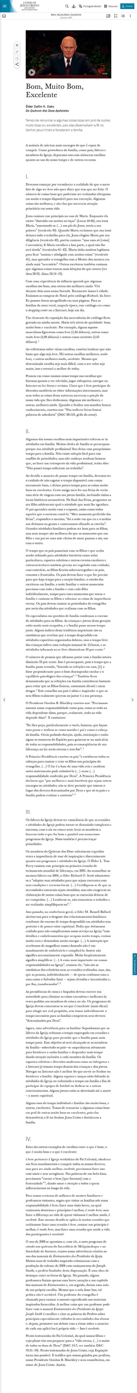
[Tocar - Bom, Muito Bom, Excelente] (31, 72)
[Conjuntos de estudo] (108, 16)
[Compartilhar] (17, 64)
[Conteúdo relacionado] (123, 16)
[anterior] (4, 699)
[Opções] (130, 16)
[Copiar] (17, 59)
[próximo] (132, 699)
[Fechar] (17, 45)
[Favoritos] (115, 16)
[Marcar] (17, 52)
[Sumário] (4, 16)
